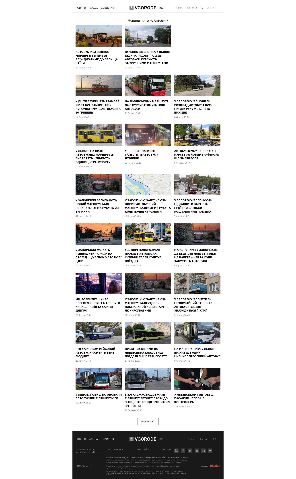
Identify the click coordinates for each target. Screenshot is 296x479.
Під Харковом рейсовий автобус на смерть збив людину (95, 352)
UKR (209, 8)
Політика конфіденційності (87, 452)
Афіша (93, 7)
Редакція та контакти (114, 449)
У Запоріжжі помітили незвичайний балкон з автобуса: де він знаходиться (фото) (193, 304)
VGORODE (145, 439)
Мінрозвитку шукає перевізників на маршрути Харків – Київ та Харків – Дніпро (98, 304)
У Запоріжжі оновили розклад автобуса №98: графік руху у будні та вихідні (193, 106)
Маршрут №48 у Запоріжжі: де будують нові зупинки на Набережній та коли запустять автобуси (196, 255)
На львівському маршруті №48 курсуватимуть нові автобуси (146, 105)
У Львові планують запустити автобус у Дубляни (141, 154)
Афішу (179, 8)
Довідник (107, 7)
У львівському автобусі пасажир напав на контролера (194, 398)
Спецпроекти (165, 449)
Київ (160, 439)
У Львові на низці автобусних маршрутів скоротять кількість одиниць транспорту (95, 156)
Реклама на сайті (141, 449)
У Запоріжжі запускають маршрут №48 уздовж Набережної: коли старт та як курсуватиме (147, 304)
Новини (81, 7)
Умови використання (85, 449)
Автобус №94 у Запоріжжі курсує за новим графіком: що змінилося (196, 154)
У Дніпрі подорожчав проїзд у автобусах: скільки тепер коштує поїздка (143, 255)
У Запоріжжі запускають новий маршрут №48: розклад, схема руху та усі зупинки (97, 205)
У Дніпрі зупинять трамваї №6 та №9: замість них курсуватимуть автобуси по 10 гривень (98, 106)
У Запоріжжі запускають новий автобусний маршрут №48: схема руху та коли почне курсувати (148, 205)
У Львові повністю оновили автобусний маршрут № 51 (99, 396)
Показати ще (148, 421)
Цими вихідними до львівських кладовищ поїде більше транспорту (146, 352)
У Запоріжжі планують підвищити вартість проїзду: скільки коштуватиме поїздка (193, 205)
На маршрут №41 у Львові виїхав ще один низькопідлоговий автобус (197, 352)
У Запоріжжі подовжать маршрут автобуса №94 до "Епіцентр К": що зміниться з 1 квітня (147, 400)
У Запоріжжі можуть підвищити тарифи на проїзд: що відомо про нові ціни (99, 255)
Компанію (192, 8)
